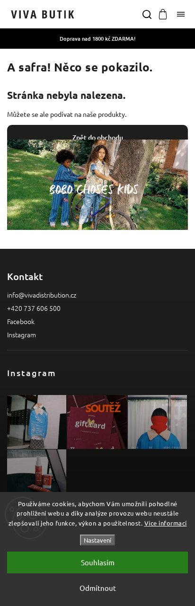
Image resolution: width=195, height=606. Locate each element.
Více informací (165, 523)
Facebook (21, 321)
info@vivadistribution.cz (41, 294)
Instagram (21, 334)
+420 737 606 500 (34, 308)
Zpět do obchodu (97, 137)
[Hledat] (147, 14)
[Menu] (180, 14)
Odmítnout (98, 587)
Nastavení (97, 540)
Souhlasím (98, 562)
